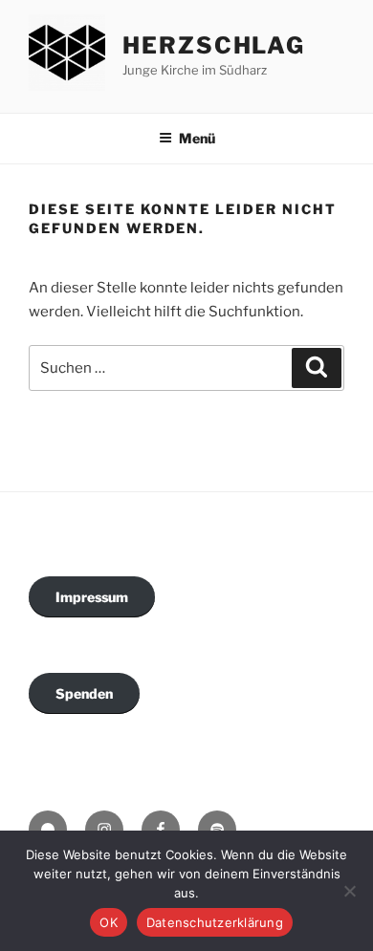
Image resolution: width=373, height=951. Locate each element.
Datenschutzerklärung (214, 922)
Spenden (84, 693)
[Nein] (349, 890)
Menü (197, 138)
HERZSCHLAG (213, 45)
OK (108, 922)
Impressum (91, 597)
